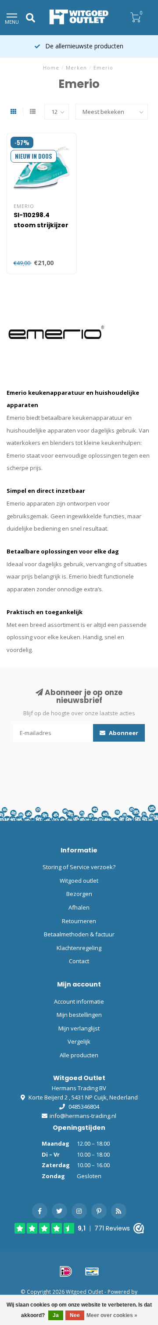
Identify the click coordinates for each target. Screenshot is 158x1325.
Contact (79, 961)
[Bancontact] (92, 1271)
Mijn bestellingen (79, 1015)
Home (51, 67)
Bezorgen (79, 894)
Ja (56, 1315)
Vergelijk (79, 1041)
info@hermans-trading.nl (83, 1116)
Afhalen (79, 907)
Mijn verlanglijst (79, 1028)
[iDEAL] (66, 1271)
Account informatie (79, 1001)
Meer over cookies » (111, 1315)
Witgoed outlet (79, 881)
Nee (75, 1315)
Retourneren (79, 921)
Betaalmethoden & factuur (79, 934)
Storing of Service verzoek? (79, 867)
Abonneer (123, 733)
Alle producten (79, 1055)
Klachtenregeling (79, 948)
